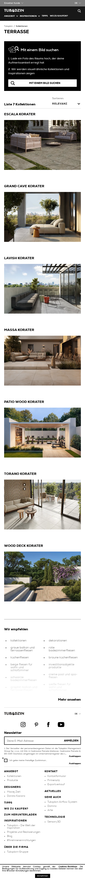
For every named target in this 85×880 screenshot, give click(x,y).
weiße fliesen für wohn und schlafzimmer (60, 687)
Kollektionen (22, 26)
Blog (9, 836)
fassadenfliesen (59, 697)
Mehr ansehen (69, 699)
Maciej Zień (13, 792)
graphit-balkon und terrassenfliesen (24, 689)
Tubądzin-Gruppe (17, 852)
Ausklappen (75, 756)
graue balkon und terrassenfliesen (23, 649)
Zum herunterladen (20, 814)
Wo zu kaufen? (59, 16)
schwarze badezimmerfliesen (24, 679)
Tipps (8, 802)
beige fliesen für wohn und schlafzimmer (21, 667)
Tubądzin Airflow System (62, 802)
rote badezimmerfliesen (62, 649)
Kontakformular (56, 776)
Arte (50, 810)
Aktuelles (53, 791)
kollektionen (18, 640)
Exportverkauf (56, 784)
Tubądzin (8, 26)
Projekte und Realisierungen (23, 832)
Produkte (12, 780)
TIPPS (45, 16)
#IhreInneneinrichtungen (21, 840)
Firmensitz (53, 780)
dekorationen (58, 640)
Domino (52, 806)
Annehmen (42, 876)
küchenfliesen (20, 657)
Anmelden (71, 740)
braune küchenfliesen (63, 657)
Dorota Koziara (16, 796)
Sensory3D (54, 821)
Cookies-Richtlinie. (69, 867)
